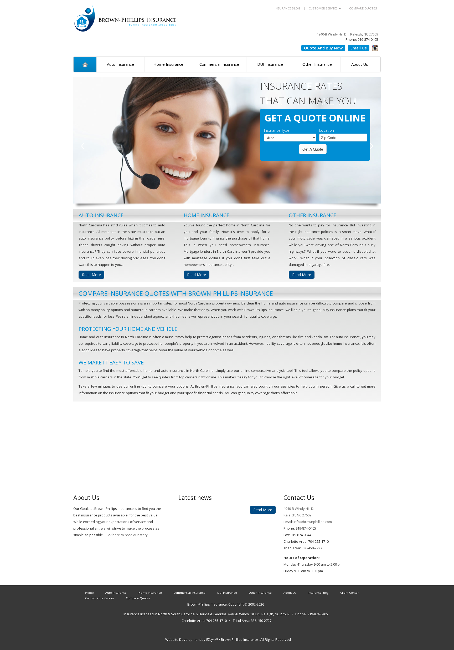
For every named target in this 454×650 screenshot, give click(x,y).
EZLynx (212, 639)
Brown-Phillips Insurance (207, 604)
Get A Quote (312, 149)
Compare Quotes (363, 8)
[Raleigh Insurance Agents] (85, 64)
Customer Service (323, 8)
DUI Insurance (270, 64)
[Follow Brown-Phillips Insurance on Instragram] (375, 47)
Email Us (358, 47)
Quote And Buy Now (323, 47)
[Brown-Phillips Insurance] (125, 15)
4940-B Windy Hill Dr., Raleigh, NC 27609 (347, 34)
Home (89, 593)
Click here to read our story (126, 534)
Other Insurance (317, 64)
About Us (359, 64)
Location (326, 130)
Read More (91, 274)
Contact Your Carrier (99, 598)
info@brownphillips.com (312, 521)
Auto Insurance (120, 64)
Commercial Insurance (219, 64)
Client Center (349, 593)
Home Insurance (168, 64)
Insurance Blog (287, 8)
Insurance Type (276, 130)
